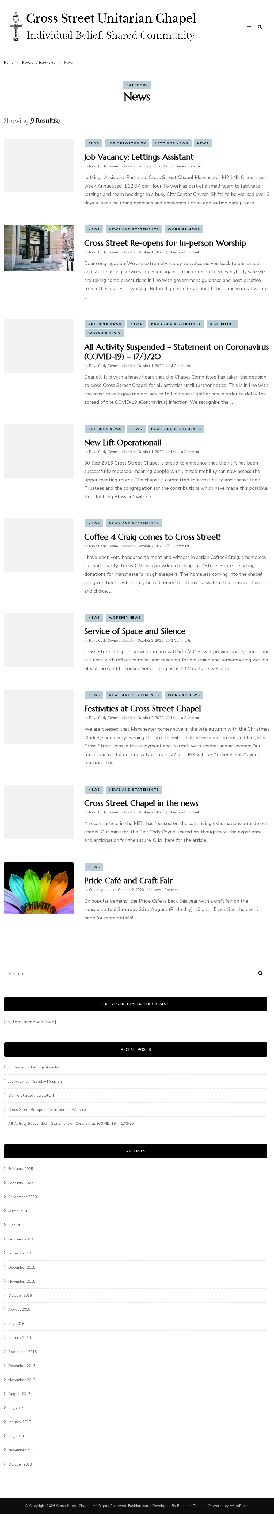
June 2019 (16, 1225)
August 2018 (19, 1309)
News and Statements (134, 229)
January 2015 (19, 1422)
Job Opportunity (127, 143)
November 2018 (21, 1281)
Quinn (93, 890)
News (203, 143)
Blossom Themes (192, 1505)
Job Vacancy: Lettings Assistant (139, 157)
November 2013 (21, 1450)
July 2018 (16, 1323)
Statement (222, 324)
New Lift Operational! (122, 442)
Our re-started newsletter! (31, 1095)
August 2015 (19, 1393)
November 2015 (21, 1379)
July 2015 (16, 1408)
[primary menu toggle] (250, 27)
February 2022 (20, 1183)
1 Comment (180, 546)
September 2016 (22, 1351)
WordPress (239, 1505)
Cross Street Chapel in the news (141, 803)
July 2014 (16, 1436)
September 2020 (22, 1196)
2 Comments (181, 640)
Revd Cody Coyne (103, 166)
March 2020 (18, 1211)
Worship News (184, 229)
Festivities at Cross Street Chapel (142, 708)
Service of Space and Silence (134, 631)
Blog (93, 143)
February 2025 (20, 1168)
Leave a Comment (188, 166)
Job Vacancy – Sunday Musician (35, 1081)
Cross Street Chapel (73, 1505)
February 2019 (20, 1239)
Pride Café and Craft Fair (128, 880)
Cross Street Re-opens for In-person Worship (165, 243)
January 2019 (19, 1253)
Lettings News (171, 143)
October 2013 (20, 1464)
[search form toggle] (260, 27)
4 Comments (181, 366)
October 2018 (20, 1295)
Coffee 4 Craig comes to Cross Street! (152, 537)
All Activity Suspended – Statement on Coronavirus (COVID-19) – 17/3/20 (176, 351)
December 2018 (21, 1267)
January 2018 (19, 1337)
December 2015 (21, 1365)
